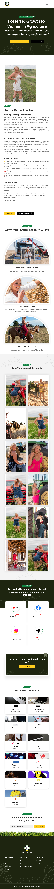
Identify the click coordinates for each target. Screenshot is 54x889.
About (6, 863)
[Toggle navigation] (47, 3)
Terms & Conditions (40, 863)
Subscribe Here (36, 41)
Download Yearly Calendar (18, 41)
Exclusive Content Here (24, 213)
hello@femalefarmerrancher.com (26, 867)
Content (7, 869)
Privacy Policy (39, 860)
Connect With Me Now (26, 667)
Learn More (9, 213)
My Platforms (23, 860)
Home (6, 860)
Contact (22, 863)
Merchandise (8, 866)
